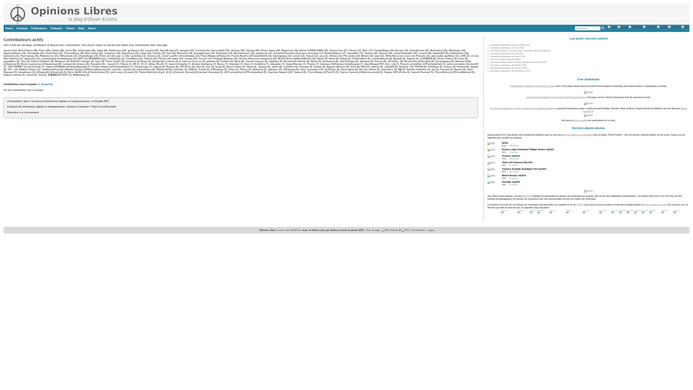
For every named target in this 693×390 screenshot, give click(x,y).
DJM (191, 69)
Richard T (404, 66)
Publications (39, 28)
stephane (274, 61)
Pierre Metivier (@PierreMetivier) (453, 72)
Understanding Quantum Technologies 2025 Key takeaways (555, 97)
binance (81, 64)
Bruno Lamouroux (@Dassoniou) (39, 64)
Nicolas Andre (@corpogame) (255, 58)
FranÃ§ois (132, 58)
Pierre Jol (105, 56)
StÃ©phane (217, 69)
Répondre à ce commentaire (23, 112)
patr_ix (120, 56)
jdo (433, 69)
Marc (365, 50)
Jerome (151, 56)
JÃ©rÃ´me (185, 66)
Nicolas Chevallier (417, 69)
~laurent (111, 64)
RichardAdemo (332, 53)
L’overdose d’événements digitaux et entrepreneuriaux (60, 101)
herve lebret (347, 69)
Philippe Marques (223, 58)
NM (400, 69)
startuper (365, 61)
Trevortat (200, 50)
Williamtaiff (162, 69)
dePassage (289, 69)
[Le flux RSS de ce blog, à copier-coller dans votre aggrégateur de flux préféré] (685, 27)
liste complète (580, 120)
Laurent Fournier (420, 72)
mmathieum (25, 72)
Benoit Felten (234, 66)
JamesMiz (352, 53)
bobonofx (9, 56)
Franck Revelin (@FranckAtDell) (249, 56)
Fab (169, 53)
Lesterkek (135, 56)
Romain (170, 66)
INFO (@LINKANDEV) (89, 58)
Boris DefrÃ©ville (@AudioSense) (86, 72)
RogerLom (287, 50)
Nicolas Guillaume (202, 64)
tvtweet (474, 66)
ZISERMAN (426, 58)
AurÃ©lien (330, 69)
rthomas (235, 50)
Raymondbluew (12, 53)
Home (9, 28)
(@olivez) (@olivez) (136, 61)
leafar (100, 50)
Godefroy (260, 64)
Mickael (397, 58)
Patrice (124, 64)
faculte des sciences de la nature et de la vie (177, 61)
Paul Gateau (27, 56)
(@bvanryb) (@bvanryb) (49, 72)
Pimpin (311, 64)
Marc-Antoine (11, 58)
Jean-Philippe (347, 61)
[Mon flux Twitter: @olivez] (662, 27)
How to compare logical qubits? (505, 59)
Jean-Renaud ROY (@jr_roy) (379, 64)
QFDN (579, 205)
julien (143, 53)
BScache (288, 61)
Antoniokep (84, 50)
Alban (249, 66)
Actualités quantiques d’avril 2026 (506, 54)
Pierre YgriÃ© (113, 61)
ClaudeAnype (86, 56)
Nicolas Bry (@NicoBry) (417, 61)
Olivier (352, 50)
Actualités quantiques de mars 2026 (507, 56)
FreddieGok (113, 58)
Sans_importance (310, 69)
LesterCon (110, 53)
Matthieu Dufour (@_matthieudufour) (39, 69)
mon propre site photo (655, 205)
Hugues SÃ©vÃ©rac (395, 72)
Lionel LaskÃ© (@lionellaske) (178, 56)
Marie (237, 61)
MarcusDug (91, 53)
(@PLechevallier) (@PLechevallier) (243, 72)
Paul (198, 66)
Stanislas (234, 64)
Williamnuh (66, 56)
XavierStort (51, 53)
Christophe (33, 53)
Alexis (320, 58)
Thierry (244, 69)
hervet (30, 74)
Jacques (262, 66)
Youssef (444, 69)
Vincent (203, 58)
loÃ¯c (11, 69)
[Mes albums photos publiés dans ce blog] (623, 27)
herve (69, 50)
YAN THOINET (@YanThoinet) (24, 66)
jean (377, 56)
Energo (318, 66)
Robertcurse (47, 56)
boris (353, 66)
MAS (363, 66)
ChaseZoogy (141, 66)
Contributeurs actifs (23, 39)
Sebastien (275, 64)
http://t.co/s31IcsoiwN (104, 106)
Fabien (55, 50)
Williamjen (455, 50)
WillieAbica (391, 56)
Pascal (309, 56)
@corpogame (442, 61)
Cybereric (289, 66)
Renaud (458, 69)
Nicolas (399, 50)
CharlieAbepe (381, 50)
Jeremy (369, 53)
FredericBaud (359, 58)
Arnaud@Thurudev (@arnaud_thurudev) (296, 53)
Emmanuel (328, 61)
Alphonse (257, 69)
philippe (184, 50)
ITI (142, 64)
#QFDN (527, 196)
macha (7, 50)
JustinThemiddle (403, 53)
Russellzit (95, 64)
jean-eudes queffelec (443, 56)
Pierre (42, 50)
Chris (461, 58)
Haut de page (373, 230)
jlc (472, 56)
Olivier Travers (445, 58)
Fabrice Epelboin (40, 61)
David (332, 58)
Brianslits (182, 53)
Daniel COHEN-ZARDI (311, 50)
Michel (302, 61)
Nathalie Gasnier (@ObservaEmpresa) (86, 69)
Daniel (314, 61)
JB (134, 64)
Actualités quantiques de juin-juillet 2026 (510, 45)
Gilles (231, 69)
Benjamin (60, 61)
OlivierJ (383, 53)
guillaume (133, 50)
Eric (208, 66)
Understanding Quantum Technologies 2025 (531, 86)
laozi (98, 61)
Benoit (365, 56)
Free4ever (433, 66)
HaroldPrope (167, 50)
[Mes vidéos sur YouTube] (674, 27)
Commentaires (417, 230)
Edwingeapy (280, 56)
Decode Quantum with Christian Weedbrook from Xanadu (518, 62)
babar (175, 58)
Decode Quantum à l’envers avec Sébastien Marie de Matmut (520, 51)
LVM (462, 56)
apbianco (273, 69)
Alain (247, 64)
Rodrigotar (222, 53)
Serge (218, 66)
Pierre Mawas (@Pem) (213, 56)
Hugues (411, 58)
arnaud (188, 58)
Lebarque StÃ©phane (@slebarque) (339, 64)
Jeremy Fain (336, 50)
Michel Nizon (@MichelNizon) (294, 58)
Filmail (162, 58)
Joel (40, 74)
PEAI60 (419, 66)
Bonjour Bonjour (336, 66)
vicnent (423, 53)
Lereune (67, 64)
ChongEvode (417, 50)
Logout (430, 230)
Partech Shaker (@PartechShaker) (110, 66)
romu (114, 69)
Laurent (149, 50)
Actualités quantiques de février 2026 (508, 65)
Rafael (343, 58)
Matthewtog (79, 74)
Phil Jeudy (349, 56)
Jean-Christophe (178, 64)
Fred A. (378, 61)
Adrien (372, 69)
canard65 (389, 66)
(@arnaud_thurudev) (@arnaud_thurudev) (196, 72)
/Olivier (333, 56)
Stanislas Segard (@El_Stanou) (285, 72)
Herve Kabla (218, 50)
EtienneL (179, 69)
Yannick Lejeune (254, 61)
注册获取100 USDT (58, 74)
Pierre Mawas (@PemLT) (321, 72)
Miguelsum (128, 53)
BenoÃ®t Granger (80, 61)
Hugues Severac (13, 74)
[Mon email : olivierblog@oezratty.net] (612, 27)
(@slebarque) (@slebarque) (57, 58)
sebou (275, 66)
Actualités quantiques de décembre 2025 (510, 71)
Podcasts (56, 28)
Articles (394, 230)
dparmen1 (30, 58)
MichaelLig (436, 50)
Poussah (304, 66)
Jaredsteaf (438, 53)
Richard (461, 66)
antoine (375, 66)
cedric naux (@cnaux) (122, 72)
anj (321, 56)
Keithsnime (115, 50)
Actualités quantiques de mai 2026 (507, 48)
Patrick (156, 53)
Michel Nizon (25, 50)
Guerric (448, 66)
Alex (361, 69)
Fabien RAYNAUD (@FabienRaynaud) (66, 66)
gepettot (210, 61)
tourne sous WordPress (290, 230)
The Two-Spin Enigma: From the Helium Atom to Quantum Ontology (522, 108)
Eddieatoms (457, 53)
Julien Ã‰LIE (156, 64)
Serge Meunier (294, 64)
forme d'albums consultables (579, 135)
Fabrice (148, 58)
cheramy (127, 69)
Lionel (296, 56)
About (91, 28)
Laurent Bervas (380, 58)
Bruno (220, 64)
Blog (81, 28)
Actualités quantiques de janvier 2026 (508, 68)
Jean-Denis (387, 69)
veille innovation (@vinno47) (462, 64)
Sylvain (250, 50)
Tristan (202, 69)
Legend (157, 66)
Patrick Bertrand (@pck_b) (153, 72)
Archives (22, 28)
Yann (23, 61)
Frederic (225, 61)
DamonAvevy (144, 69)
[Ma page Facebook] (635, 27)
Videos (70, 28)
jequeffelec (10, 61)
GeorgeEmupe (202, 53)
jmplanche (262, 53)
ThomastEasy (71, 53)
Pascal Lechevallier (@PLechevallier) (421, 64)
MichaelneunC (242, 53)
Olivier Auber (267, 50)
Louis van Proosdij (415, 56)
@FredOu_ (393, 61)
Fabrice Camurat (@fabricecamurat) (359, 72)
